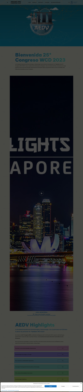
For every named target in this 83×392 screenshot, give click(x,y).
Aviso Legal (17, 390)
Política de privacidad (11, 390)
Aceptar (50, 386)
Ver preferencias (76, 386)
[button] (81, 383)
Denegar (63, 386)
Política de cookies (4, 390)
